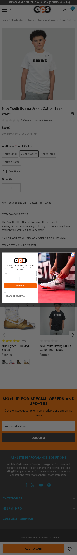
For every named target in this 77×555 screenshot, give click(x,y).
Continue (20, 286)
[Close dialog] (72, 254)
